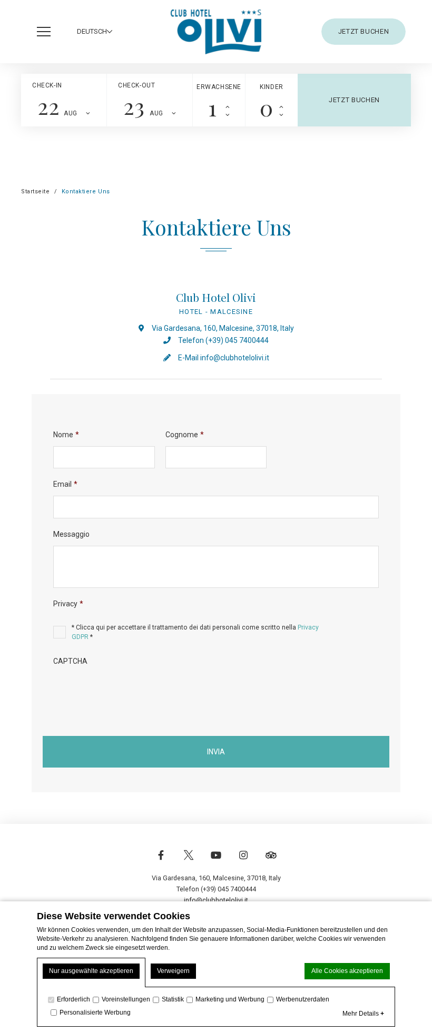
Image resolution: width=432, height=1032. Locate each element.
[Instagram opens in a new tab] (243, 860)
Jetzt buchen (363, 31)
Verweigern (173, 971)
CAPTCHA (70, 661)
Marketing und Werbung (229, 999)
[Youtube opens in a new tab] (216, 860)
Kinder (271, 87)
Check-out (136, 85)
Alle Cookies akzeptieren (347, 971)
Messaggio (71, 534)
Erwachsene (219, 87)
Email (65, 484)
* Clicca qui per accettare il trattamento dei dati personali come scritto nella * (195, 632)
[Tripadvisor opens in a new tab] (271, 860)
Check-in (47, 85)
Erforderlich (73, 999)
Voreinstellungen (126, 999)
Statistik (173, 999)
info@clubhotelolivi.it (234, 357)
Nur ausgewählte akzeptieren (91, 971)
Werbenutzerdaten (302, 999)
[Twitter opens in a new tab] (189, 860)
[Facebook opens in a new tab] (161, 860)
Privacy (68, 603)
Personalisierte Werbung (95, 1012)
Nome (66, 434)
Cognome (184, 434)
